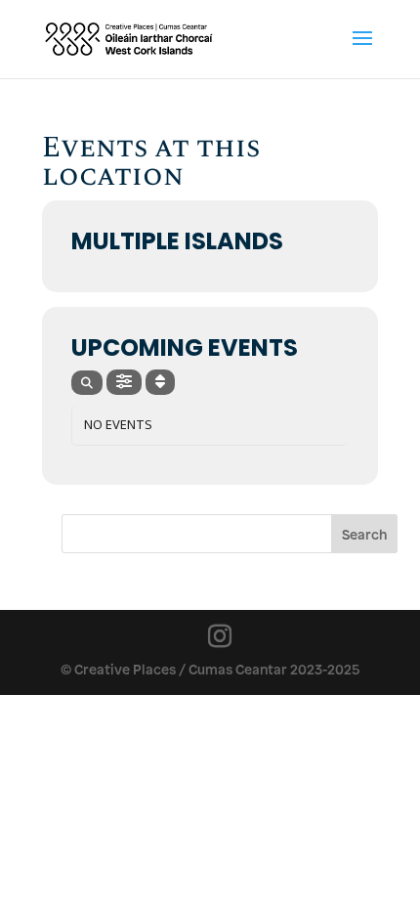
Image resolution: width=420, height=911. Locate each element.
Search (364, 534)
